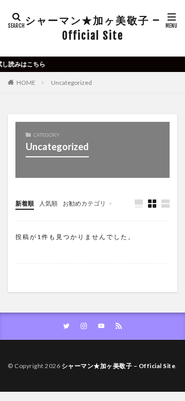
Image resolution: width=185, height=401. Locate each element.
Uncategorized (71, 82)
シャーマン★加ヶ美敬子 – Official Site (92, 28)
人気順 (48, 203)
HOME (25, 82)
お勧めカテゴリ (84, 203)
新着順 (24, 203)
